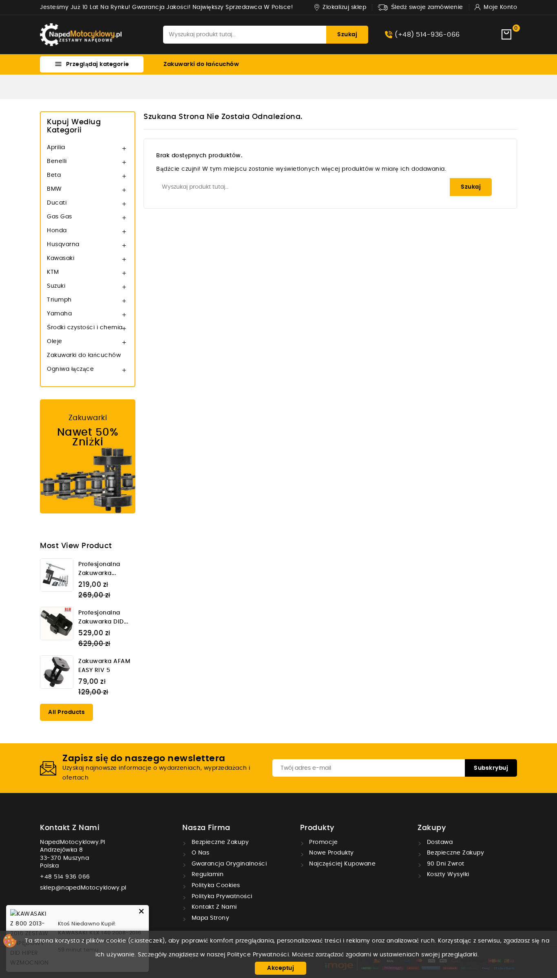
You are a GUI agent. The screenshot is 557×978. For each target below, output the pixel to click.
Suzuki (56, 286)
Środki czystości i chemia (85, 327)
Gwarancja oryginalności (228, 864)
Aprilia (56, 147)
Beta (54, 175)
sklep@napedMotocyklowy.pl (83, 888)
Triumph (59, 300)
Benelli (57, 161)
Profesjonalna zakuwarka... (99, 569)
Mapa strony (209, 918)
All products (66, 712)
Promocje (322, 842)
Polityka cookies (215, 885)
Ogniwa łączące (70, 369)
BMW (54, 189)
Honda (57, 230)
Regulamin (206, 874)
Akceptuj (280, 968)
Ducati (56, 203)
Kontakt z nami (69, 828)
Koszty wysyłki (447, 874)
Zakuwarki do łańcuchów (201, 64)
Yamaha (59, 314)
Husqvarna (63, 244)
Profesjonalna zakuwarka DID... (103, 617)
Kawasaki (60, 258)
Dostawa (439, 842)
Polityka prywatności (221, 896)
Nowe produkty (330, 853)
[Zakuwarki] (87, 456)
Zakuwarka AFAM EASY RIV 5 (104, 666)
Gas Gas (59, 217)
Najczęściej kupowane (341, 864)
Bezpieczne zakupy (219, 842)
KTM (53, 272)
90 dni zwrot (444, 864)
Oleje (54, 341)
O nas (199, 853)
